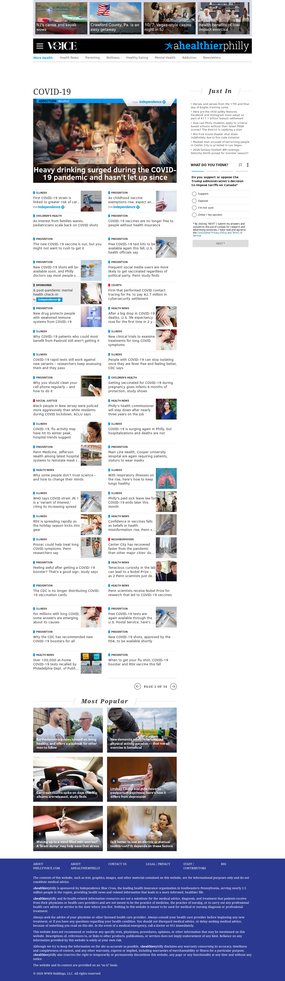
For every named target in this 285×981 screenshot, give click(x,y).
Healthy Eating (137, 57)
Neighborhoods (122, 539)
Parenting (92, 57)
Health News (69, 57)
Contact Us (117, 864)
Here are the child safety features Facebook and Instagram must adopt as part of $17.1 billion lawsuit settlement (217, 115)
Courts (116, 285)
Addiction (189, 57)
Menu (40, 46)
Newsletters (212, 57)
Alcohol (63, 101)
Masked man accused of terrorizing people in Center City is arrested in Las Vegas (220, 143)
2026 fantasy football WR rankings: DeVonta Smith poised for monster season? (219, 151)
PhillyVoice (62, 45)
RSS (223, 864)
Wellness (113, 57)
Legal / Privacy (158, 864)
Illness (41, 192)
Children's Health (49, 216)
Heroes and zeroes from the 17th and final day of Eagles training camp (220, 105)
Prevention (119, 192)
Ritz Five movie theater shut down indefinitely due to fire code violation (215, 135)
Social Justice (46, 400)
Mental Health (165, 57)
